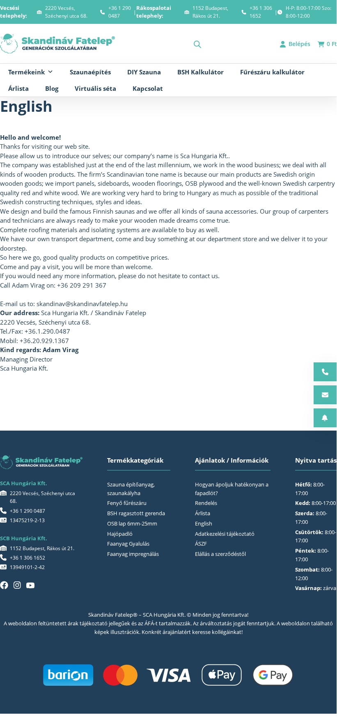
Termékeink (26, 72)
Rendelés (206, 503)
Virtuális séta (95, 88)
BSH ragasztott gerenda (136, 513)
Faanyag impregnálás (133, 554)
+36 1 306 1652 (261, 12)
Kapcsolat (148, 88)
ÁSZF (201, 543)
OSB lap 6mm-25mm (132, 523)
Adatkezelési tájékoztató (224, 533)
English (203, 523)
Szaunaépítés (90, 72)
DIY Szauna (144, 72)
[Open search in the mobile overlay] (197, 44)
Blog (51, 88)
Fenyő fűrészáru (127, 503)
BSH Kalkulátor (200, 72)
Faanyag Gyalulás (128, 543)
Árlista (18, 88)
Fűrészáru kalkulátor (272, 72)
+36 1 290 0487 (119, 12)
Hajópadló (120, 533)
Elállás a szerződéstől (220, 554)
